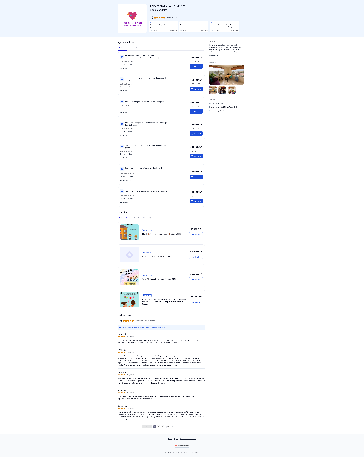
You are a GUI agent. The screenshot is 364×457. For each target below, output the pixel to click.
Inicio (170, 439)
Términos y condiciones (188, 439)
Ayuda (176, 439)
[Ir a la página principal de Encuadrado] (182, 446)
